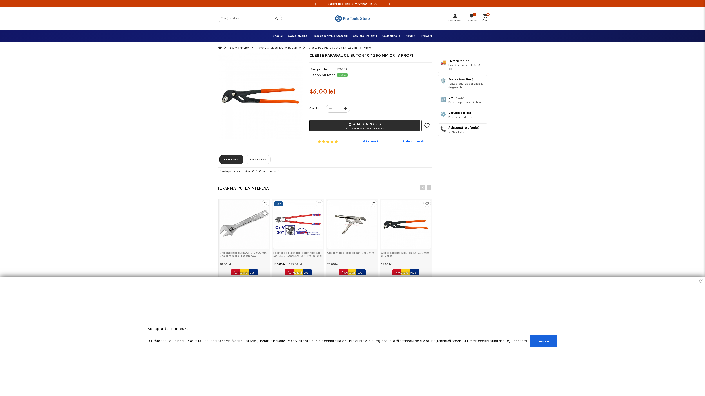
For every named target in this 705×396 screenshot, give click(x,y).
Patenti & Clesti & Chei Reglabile (279, 47)
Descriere (231, 159)
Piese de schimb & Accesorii (330, 35)
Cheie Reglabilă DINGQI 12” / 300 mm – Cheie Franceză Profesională (244, 254)
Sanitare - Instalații (365, 35)
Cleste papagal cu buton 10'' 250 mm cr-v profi (341, 47)
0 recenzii (370, 141)
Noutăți (410, 35)
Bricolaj (278, 35)
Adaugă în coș (245, 272)
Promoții (426, 35)
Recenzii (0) (258, 159)
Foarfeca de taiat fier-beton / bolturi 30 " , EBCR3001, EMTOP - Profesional (297, 254)
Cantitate (316, 108)
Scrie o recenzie (414, 141)
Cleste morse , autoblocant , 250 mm (350, 252)
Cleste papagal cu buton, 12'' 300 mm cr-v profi (405, 254)
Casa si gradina (297, 35)
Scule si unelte (391, 35)
